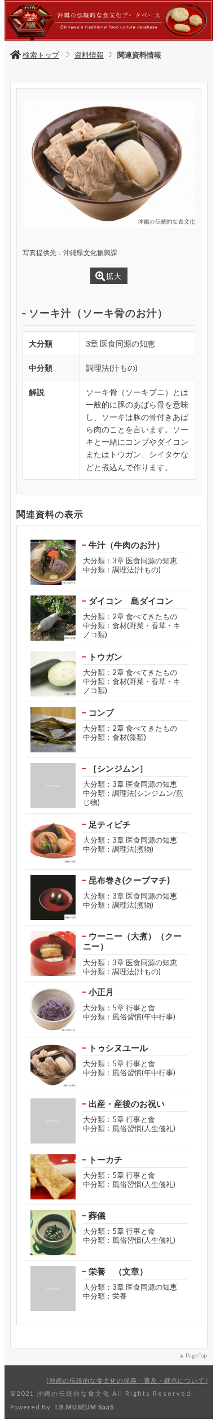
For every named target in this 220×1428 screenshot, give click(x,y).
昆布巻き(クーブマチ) (129, 880)
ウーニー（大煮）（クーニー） (132, 941)
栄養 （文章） (118, 1271)
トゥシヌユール (118, 1047)
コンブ (101, 712)
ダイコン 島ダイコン (131, 600)
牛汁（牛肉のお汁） (127, 545)
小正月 (101, 992)
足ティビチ (110, 824)
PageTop (196, 1355)
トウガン (105, 656)
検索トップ (41, 54)
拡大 (114, 276)
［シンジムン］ (118, 768)
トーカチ (105, 1159)
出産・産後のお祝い (127, 1103)
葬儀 (97, 1215)
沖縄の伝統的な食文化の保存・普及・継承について (127, 1380)
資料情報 (89, 54)
